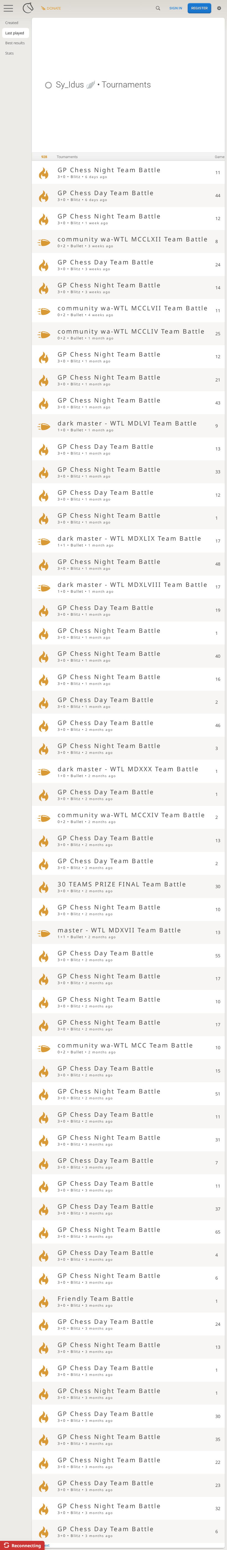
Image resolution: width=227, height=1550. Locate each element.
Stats (9, 53)
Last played (14, 32)
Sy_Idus (70, 84)
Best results (15, 42)
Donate (54, 8)
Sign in (175, 8)
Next (46, 1545)
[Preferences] (219, 8)
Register (199, 8)
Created (11, 22)
